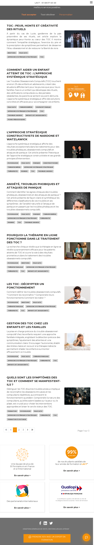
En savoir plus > (22, 475)
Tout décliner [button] (48, 14)
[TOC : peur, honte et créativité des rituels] (77, 42)
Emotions (12, 53)
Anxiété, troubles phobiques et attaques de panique (33, 185)
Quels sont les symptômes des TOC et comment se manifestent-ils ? (33, 381)
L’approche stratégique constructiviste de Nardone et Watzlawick (33, 135)
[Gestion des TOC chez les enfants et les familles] (77, 345)
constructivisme (50, 163)
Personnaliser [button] (66, 14)
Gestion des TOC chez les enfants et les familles (27, 325)
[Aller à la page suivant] (27, 429)
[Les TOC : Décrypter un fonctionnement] (77, 298)
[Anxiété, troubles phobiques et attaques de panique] (77, 204)
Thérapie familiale (15, 267)
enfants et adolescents (36, 115)
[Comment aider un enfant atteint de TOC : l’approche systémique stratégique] (77, 96)
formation (12, 411)
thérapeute (13, 171)
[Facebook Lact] (40, 523)
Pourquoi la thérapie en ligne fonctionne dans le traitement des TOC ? (33, 238)
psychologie (13, 163)
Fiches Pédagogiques (16, 119)
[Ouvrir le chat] (86, 537)
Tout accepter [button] (28, 14)
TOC (41, 57)
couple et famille (43, 107)
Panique (36, 163)
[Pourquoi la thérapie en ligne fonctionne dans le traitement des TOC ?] (77, 254)
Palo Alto (23, 53)
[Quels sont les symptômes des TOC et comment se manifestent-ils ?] (77, 399)
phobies (24, 171)
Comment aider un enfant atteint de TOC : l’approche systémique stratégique (29, 73)
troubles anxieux (15, 115)
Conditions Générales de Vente (35, 529)
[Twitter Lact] (51, 523)
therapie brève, (26, 107)
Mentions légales (55, 529)
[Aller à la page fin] (32, 429)
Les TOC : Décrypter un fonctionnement (25, 285)
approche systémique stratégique (22, 57)
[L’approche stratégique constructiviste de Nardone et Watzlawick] (77, 153)
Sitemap (66, 529)
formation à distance (17, 419)
